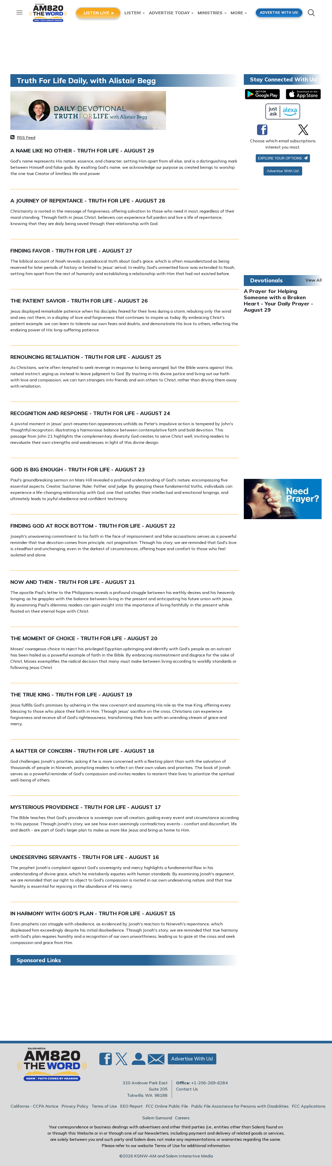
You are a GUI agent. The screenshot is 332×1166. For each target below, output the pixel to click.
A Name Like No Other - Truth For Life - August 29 (82, 150)
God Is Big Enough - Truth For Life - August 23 (77, 469)
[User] (138, 1062)
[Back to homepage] (49, 1066)
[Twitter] (303, 130)
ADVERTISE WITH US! (279, 12)
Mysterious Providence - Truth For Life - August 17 (85, 807)
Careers (182, 1117)
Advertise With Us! (283, 171)
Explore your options (280, 158)
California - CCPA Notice (34, 1106)
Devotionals (266, 280)
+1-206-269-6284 (209, 1082)
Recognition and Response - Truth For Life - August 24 (90, 413)
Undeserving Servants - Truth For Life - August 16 (84, 857)
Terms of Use (104, 1106)
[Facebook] (262, 130)
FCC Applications (309, 1106)
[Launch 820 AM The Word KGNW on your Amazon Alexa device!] (282, 111)
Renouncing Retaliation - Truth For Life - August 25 (85, 357)
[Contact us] (154, 1060)
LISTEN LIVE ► (99, 12)
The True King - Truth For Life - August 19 (71, 694)
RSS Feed (26, 137)
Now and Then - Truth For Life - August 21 (72, 582)
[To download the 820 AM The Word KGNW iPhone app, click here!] (303, 94)
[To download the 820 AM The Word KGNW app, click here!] (262, 94)
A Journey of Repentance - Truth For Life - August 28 (87, 200)
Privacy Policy (74, 1106)
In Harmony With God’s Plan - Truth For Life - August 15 (92, 913)
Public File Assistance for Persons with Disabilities (240, 1106)
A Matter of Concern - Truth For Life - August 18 (82, 751)
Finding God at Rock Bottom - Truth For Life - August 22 (92, 525)
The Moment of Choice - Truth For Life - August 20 (83, 638)
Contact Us (187, 1089)
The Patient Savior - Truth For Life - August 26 (79, 300)
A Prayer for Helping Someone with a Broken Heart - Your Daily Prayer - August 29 (278, 300)
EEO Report (131, 1106)
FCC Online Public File (167, 1106)
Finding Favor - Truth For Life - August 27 (71, 250)
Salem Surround (157, 1117)
